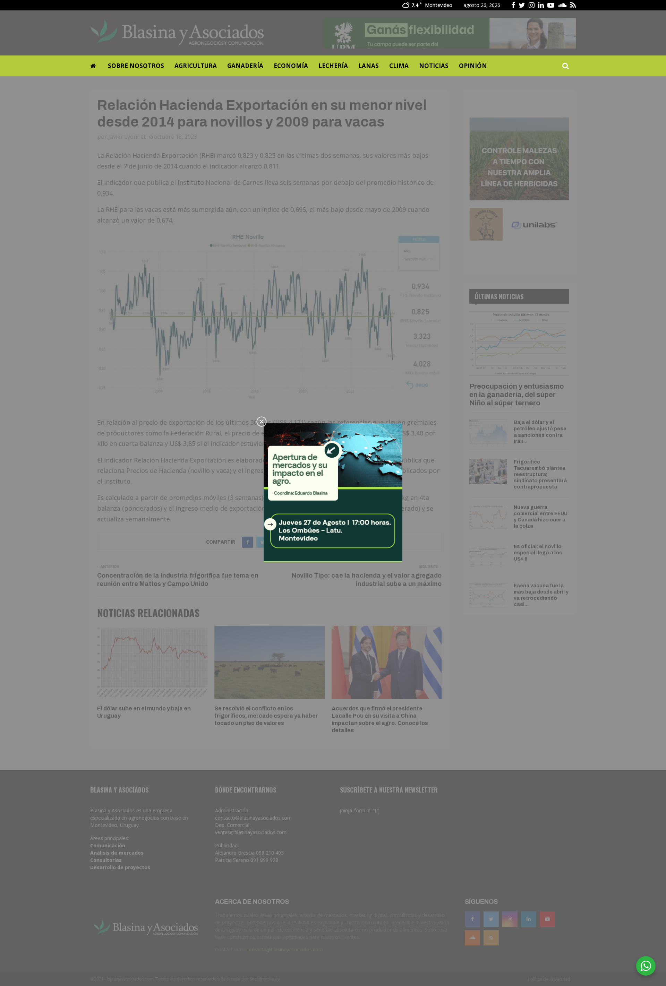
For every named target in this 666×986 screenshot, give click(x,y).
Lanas (368, 66)
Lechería (333, 66)
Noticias (434, 66)
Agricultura (195, 66)
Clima (399, 66)
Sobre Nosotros (136, 66)
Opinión (473, 66)
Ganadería (245, 66)
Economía (291, 66)
